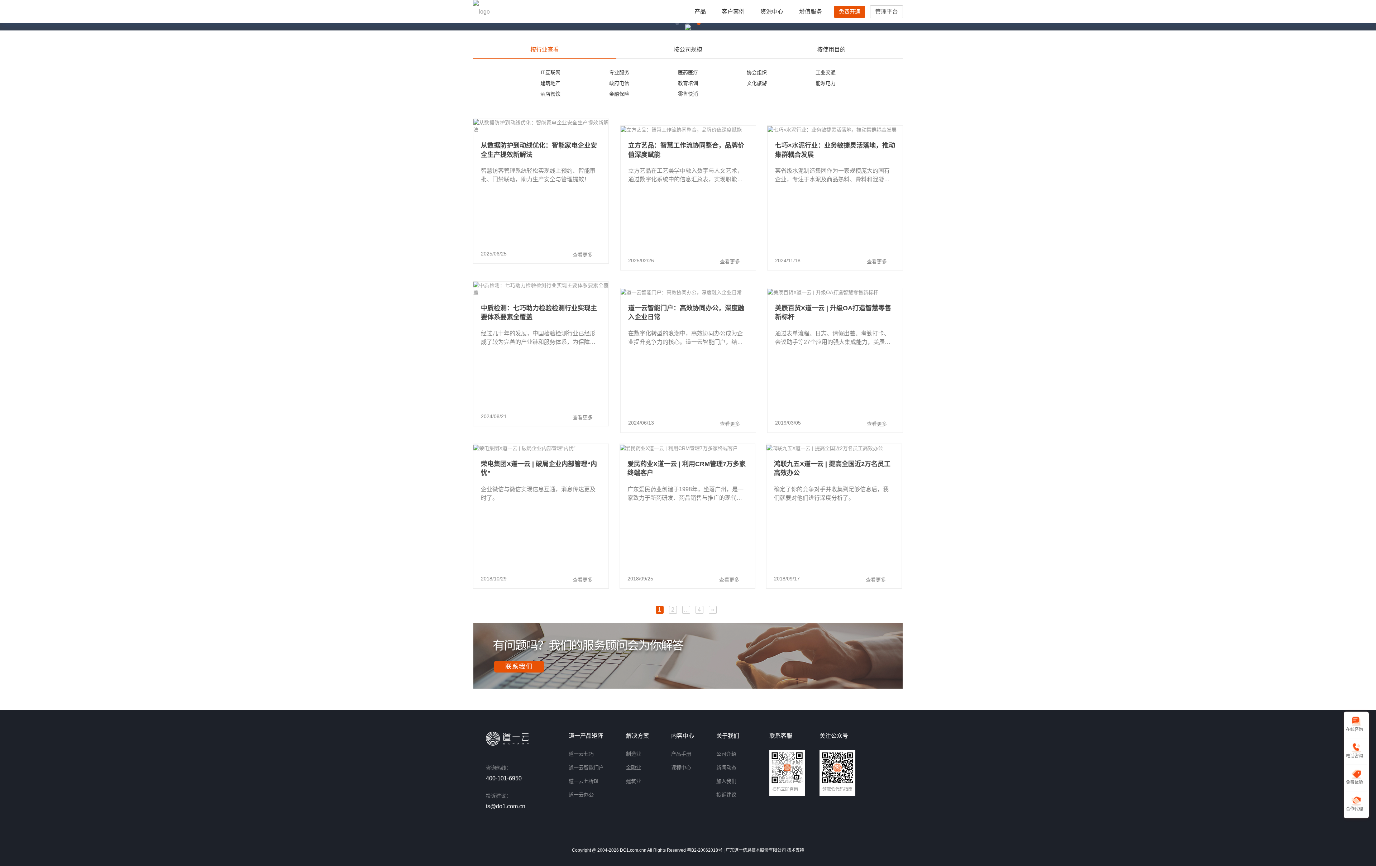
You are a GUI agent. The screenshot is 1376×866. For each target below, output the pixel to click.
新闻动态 (726, 767)
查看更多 (583, 255)
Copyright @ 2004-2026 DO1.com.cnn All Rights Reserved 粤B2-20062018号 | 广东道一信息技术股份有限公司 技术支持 (688, 850)
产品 (700, 12)
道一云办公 (581, 795)
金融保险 (619, 94)
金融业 (633, 767)
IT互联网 (550, 72)
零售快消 (688, 94)
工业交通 (826, 72)
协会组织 (757, 72)
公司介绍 (726, 754)
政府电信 (619, 83)
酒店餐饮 (550, 94)
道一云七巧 (581, 754)
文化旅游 (757, 83)
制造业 (633, 754)
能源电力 (826, 83)
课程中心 (681, 767)
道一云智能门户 (586, 767)
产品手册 (681, 754)
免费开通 (849, 12)
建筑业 (633, 781)
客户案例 (733, 12)
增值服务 (810, 12)
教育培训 (688, 83)
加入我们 (726, 781)
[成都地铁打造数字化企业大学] (688, 27)
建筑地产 (550, 83)
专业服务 (619, 72)
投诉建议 (726, 795)
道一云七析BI (583, 781)
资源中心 (771, 12)
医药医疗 (688, 72)
